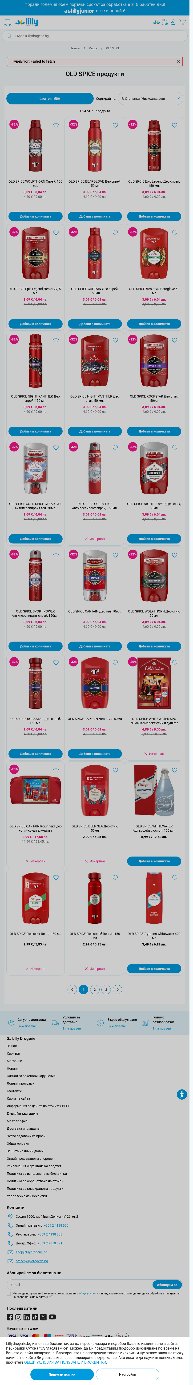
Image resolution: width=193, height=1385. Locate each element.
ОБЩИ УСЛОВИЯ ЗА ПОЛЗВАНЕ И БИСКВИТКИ (65, 1362)
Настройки (127, 1374)
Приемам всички (62, 1374)
